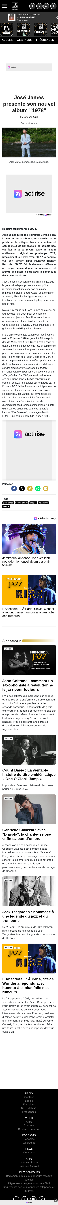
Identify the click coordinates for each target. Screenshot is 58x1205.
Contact (29, 1097)
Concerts (29, 1125)
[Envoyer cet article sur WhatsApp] (37, 490)
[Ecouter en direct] (39, 6)
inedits (6, 506)
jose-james (8, 503)
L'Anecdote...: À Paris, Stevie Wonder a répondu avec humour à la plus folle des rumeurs (28, 985)
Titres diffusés (29, 1108)
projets (33, 503)
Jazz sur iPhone (29, 1162)
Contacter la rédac (29, 1129)
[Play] (4, 27)
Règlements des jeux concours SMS (29, 1183)
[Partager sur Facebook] (13, 490)
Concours (29, 1152)
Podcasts (29, 1138)
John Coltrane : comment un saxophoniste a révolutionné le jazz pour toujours (27, 685)
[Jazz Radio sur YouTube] (33, 1199)
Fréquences (45, 40)
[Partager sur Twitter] (21, 490)
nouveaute (43, 503)
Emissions (29, 1104)
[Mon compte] (53, 6)
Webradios (24, 40)
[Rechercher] (46, 6)
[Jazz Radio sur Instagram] (42, 1199)
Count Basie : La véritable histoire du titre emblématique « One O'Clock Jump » (29, 774)
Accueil (7, 40)
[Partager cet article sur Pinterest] (29, 490)
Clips (29, 1121)
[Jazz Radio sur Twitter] (24, 1199)
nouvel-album (21, 503)
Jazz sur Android (29, 1166)
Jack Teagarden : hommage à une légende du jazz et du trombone (28, 916)
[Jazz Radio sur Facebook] (16, 1199)
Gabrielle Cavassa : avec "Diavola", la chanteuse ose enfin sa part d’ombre (26, 834)
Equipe (29, 1100)
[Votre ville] (32, 6)
